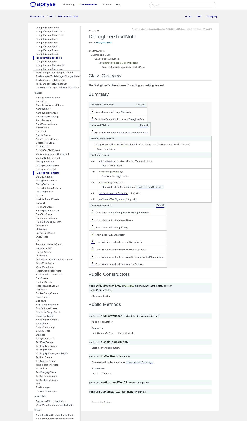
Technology (69, 4)
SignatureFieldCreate (47, 304)
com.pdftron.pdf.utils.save (49, 69)
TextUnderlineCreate (47, 380)
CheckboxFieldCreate (47, 139)
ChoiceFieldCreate (46, 142)
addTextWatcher (107, 161)
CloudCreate (42, 146)
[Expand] (140, 104)
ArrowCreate (42, 127)
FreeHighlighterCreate (48, 210)
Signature (41, 300)
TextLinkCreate (44, 357)
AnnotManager (44, 120)
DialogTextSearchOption (49, 188)
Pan (38, 240)
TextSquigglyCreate (46, 372)
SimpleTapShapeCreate (48, 312)
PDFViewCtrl (124, 144)
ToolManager (43, 387)
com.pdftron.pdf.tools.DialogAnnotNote (119, 63)
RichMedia (41, 289)
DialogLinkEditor (44, 176)
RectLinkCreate (44, 282)
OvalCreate (42, 236)
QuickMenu (42, 255)
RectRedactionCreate (47, 285)
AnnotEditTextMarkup (47, 116)
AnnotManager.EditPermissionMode (55, 418)
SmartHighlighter (45, 316)
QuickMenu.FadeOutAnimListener (54, 259)
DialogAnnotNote (45, 161)
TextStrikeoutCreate (46, 376)
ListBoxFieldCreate (46, 233)
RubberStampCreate (47, 293)
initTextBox (105, 182)
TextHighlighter (44, 349)
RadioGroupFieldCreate (48, 270)
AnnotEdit (41, 101)
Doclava (107, 402)
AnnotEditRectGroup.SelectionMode (55, 415)
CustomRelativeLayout (48, 158)
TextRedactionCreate (47, 364)
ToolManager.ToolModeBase (51, 80)
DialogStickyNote (45, 184)
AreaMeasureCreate (47, 124)
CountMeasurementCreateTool (52, 154)
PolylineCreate (43, 252)
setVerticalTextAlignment (112, 199)
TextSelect (41, 368)
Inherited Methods (194, 29)
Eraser (39, 195)
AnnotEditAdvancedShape (50, 105)
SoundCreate (43, 330)
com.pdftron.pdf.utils (47, 61)
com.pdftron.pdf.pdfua (47, 46)
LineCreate (42, 225)
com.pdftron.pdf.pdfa (47, 42)
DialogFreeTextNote (48, 172)
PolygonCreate (44, 248)
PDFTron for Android (67, 16)
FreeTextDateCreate (47, 218)
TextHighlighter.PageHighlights (52, 353)
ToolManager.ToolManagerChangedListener (59, 76)
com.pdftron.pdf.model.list (50, 35)
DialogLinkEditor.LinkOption (50, 401)
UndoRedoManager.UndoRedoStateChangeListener (63, 87)
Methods (181, 29)
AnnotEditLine (43, 108)
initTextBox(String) (150, 187)
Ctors (174, 29)
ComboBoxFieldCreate (48, 150)
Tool (38, 383)
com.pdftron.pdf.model (48, 27)
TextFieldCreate (44, 342)
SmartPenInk (43, 323)
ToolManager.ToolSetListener (51, 83)
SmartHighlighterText (47, 319)
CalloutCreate (43, 135)
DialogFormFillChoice (47, 165)
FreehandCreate (45, 206)
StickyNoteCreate (45, 338)
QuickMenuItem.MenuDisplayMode (54, 405)
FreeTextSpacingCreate (48, 221)
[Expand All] (207, 29)
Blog (118, 4)
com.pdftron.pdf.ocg (46, 39)
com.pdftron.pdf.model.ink (50, 31)
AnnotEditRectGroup (47, 112)
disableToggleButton (110, 171)
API (51, 16)
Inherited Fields (164, 29)
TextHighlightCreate (46, 346)
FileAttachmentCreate (47, 199)
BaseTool (41, 131)
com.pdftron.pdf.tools (49, 57)
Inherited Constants (149, 29)
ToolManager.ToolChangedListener (54, 72)
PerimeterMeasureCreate (49, 244)
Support (106, 4)
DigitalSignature (44, 191)
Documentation (88, 4)
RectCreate (42, 278)
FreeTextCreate (44, 214)
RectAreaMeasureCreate (49, 274)
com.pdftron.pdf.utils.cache (50, 65)
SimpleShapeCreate (46, 308)
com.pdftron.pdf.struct (47, 50)
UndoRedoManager (46, 391)
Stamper (40, 334)
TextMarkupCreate (46, 361)
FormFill (40, 203)
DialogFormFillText (46, 169)
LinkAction (41, 229)
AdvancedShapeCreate (48, 97)
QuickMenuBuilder (45, 263)
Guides (188, 16)
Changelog (212, 16)
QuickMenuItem (44, 266)
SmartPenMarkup (45, 327)
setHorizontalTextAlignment (113, 193)
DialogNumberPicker (47, 180)
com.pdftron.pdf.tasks (47, 54)
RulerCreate (42, 297)
